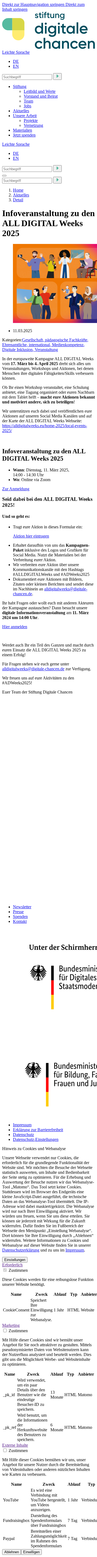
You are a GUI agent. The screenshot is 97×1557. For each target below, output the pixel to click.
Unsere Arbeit (25, 115)
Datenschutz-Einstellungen (35, 1139)
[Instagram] (19, 821)
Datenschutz (23, 1134)
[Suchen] (57, 76)
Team (28, 101)
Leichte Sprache (16, 52)
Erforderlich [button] (12, 1265)
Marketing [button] (11, 1325)
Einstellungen (14, 1260)
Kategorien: (12, 340)
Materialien (22, 130)
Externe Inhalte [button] (15, 1445)
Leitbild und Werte (40, 91)
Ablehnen (11, 1552)
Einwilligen (31, 1552)
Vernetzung (33, 125)
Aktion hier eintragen (31, 536)
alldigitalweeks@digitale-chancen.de (33, 669)
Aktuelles (21, 110)
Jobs (27, 106)
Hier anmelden (14, 626)
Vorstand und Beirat (41, 96)
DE (16, 61)
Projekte (31, 120)
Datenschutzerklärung (20, 1250)
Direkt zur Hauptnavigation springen (33, 4)
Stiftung (19, 86)
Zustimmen (18, 1270)
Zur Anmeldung (15, 489)
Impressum (22, 1125)
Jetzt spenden (24, 135)
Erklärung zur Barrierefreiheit (38, 1129)
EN (16, 66)
